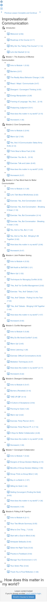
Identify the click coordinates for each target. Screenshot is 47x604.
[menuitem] (1, 6)
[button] (1, 2)
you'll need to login (33, 593)
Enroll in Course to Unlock (23, 597)
